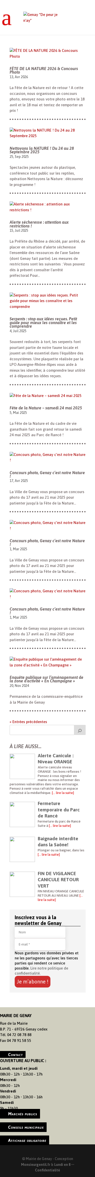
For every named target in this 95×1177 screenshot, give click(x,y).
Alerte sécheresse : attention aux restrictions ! (39, 224)
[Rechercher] (80, 730)
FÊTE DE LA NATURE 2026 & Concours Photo (44, 70)
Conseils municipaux (26, 1127)
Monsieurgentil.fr (36, 1165)
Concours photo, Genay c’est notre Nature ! (47, 474)
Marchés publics (22, 1113)
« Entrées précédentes (28, 722)
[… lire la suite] (62, 793)
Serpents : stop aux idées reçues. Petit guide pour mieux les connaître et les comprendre (43, 322)
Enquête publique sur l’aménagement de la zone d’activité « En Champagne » (46, 679)
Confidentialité (47, 1170)
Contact (15, 1054)
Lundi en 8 (62, 1165)
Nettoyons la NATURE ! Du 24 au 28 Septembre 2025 (42, 150)
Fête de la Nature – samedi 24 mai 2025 (46, 408)
